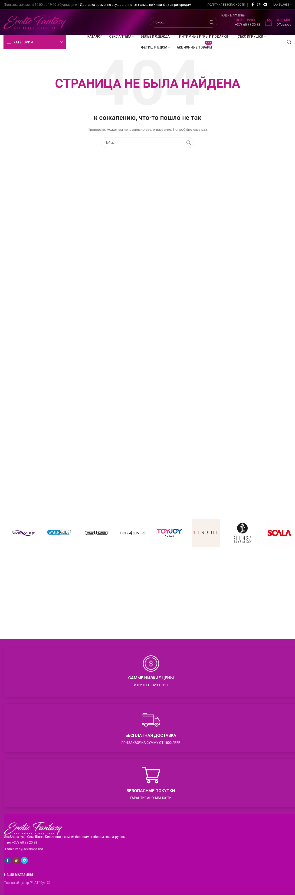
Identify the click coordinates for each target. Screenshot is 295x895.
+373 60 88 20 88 (24, 842)
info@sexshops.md (29, 849)
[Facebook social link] (253, 4)
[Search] (289, 42)
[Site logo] (34, 22)
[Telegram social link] (265, 4)
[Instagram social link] (259, 4)
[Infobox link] (242, 22)
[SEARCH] (211, 22)
